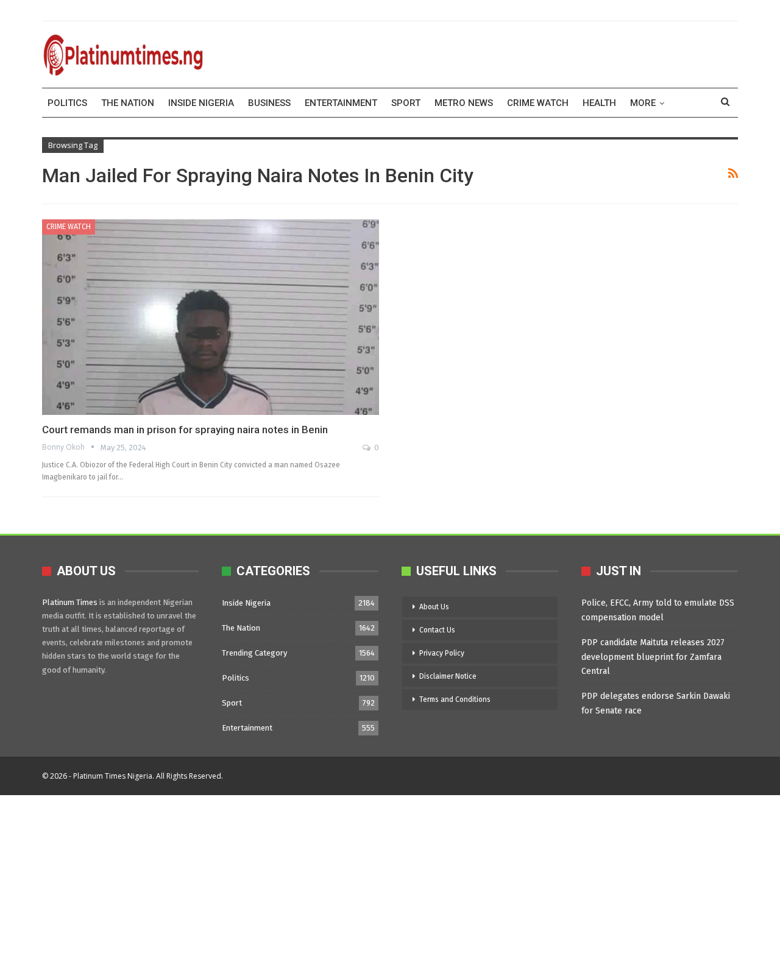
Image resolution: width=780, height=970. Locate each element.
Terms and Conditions (455, 699)
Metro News (463, 102)
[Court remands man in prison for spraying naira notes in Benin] (210, 317)
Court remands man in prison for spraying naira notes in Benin (185, 429)
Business (269, 102)
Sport (405, 102)
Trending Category (254, 652)
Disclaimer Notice (448, 676)
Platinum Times (70, 602)
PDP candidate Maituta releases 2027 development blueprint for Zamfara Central (653, 657)
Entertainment (341, 102)
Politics (67, 102)
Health (599, 102)
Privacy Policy (441, 653)
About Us (434, 607)
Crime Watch (538, 102)
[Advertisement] (365, 880)
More (643, 102)
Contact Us (437, 630)
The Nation (127, 102)
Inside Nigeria (201, 102)
